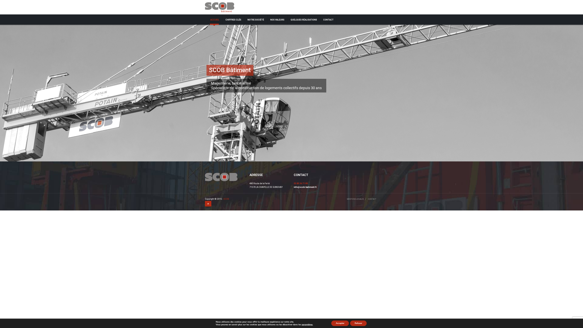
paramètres (307, 324)
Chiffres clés (233, 20)
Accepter (340, 323)
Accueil (214, 20)
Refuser (358, 323)
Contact (328, 20)
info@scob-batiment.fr (305, 187)
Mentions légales (355, 199)
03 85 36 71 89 (301, 183)
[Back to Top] (208, 204)
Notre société (255, 20)
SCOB (226, 199)
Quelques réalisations (304, 20)
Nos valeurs (277, 20)
